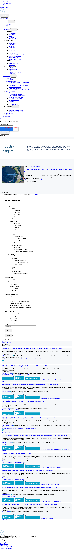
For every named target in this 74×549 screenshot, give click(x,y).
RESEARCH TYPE (7, 343)
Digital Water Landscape (15, 88)
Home (3, 138)
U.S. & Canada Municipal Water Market (19, 82)
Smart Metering (13, 69)
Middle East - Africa (24, 358)
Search (5, 5)
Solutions (12, 267)
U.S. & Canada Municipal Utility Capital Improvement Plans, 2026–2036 (25, 366)
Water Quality (12, 43)
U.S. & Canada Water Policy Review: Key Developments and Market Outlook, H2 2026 (29, 487)
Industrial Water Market (15, 87)
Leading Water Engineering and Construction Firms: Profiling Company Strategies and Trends (32, 348)
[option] (37, 174)
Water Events (9, 114)
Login (6, 7)
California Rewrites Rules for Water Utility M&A (17, 453)
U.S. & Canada (12, 33)
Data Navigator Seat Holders (17, 316)
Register (2, 7)
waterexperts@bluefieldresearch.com (9, 547)
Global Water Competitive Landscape (18, 85)
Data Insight (13, 282)
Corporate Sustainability (15, 62)
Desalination (12, 73)
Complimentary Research (16, 314)
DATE (3, 341)
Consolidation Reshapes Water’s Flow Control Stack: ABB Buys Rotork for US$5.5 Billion (30, 384)
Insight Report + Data (7, 356)
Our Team (8, 24)
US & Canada (17, 212)
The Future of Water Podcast (16, 110)
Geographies (13, 208)
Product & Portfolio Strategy (16, 97)
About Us (5, 22)
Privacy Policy (4, 544)
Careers (8, 27)
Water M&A (12, 65)
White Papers (12, 101)
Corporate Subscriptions (12, 81)
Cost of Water (12, 44)
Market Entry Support (14, 92)
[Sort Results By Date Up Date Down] (11, 339)
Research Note (14, 288)
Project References (14, 100)
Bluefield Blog (9, 113)
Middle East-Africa (13, 39)
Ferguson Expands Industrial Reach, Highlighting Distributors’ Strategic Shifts (27, 470)
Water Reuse (12, 70)
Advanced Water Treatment (16, 72)
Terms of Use (3, 545)
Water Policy (12, 47)
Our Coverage (6, 29)
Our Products (6, 76)
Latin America (12, 34)
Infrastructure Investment (15, 41)
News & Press (6, 116)
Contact (2, 119)
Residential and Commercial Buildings (18, 55)
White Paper (13, 290)
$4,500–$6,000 (6, 432)
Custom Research (10, 91)
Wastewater (12, 52)
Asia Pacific (12, 37)
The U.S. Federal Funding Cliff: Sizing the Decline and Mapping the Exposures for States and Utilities (34, 435)
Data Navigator (7, 3)
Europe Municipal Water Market (17, 84)
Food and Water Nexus (20, 238)
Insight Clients (13, 320)
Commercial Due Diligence (15, 94)
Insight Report (13, 284)
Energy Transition (13, 57)
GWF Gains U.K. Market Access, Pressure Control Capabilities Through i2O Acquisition (30, 504)
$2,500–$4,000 (6, 363)
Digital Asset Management (15, 68)
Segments (12, 234)
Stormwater (12, 53)
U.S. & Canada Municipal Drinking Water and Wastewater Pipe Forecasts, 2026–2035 (29, 418)
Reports (11, 79)
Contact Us (6, 2)
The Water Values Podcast (16, 112)
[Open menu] (11, 21)
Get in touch (36, 194)
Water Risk (11, 46)
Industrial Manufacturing (15, 56)
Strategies (12, 254)
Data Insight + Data (35, 166)
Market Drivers (13, 221)
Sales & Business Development (17, 95)
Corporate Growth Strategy (16, 98)
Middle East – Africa (19, 219)
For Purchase (13, 318)
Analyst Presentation (15, 280)
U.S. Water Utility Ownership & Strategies (19, 90)
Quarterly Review (14, 286)
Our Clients (8, 25)
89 (6, 519)
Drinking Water (12, 50)
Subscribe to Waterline (6, 548)
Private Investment (13, 63)
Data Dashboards (13, 104)
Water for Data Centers (15, 59)
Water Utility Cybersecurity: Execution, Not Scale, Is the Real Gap (23, 401)
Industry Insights (10, 78)
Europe (10, 36)
